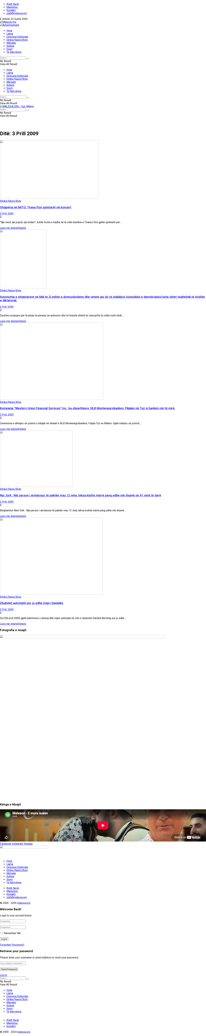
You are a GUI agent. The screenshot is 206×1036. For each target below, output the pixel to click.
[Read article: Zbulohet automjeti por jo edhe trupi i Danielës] (103, 556)
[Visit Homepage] (8, 22)
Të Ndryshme (13, 52)
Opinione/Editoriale (17, 36)
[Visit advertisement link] (9, 25)
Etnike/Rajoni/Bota (17, 39)
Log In (3, 975)
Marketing (12, 7)
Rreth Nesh (12, 4)
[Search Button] (27, 58)
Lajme (9, 33)
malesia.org (23, 902)
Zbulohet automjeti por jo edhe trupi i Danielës (31, 603)
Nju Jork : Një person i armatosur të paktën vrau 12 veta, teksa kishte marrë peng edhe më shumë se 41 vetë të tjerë (80, 495)
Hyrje (9, 30)
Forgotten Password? (12, 944)
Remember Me (12, 933)
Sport (9, 49)
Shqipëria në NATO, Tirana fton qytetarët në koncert (35, 207)
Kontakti (11, 10)
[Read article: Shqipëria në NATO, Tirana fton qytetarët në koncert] (103, 169)
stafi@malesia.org (16, 13)
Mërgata (11, 42)
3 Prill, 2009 (7, 213)
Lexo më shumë (13, 227)
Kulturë (10, 45)
